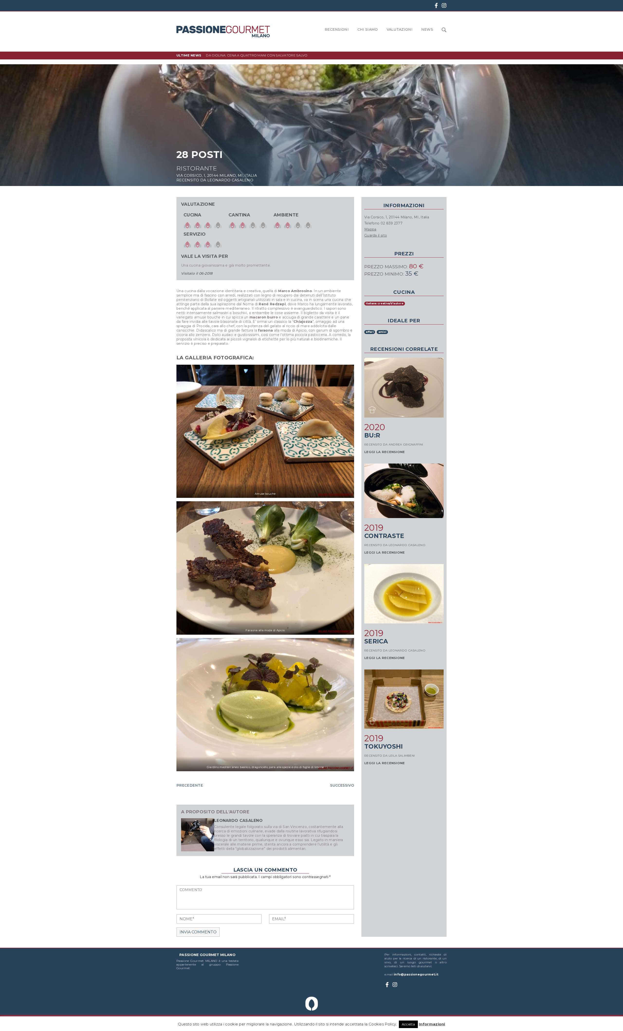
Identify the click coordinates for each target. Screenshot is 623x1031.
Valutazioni (399, 29)
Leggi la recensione (384, 452)
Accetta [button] (408, 1024)
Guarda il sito (375, 235)
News (427, 29)
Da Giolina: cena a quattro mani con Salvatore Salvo (256, 55)
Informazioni (432, 1024)
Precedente (189, 785)
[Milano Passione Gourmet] (223, 31)
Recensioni (337, 29)
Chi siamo (367, 29)
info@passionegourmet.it (416, 974)
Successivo (342, 785)
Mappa (370, 229)
